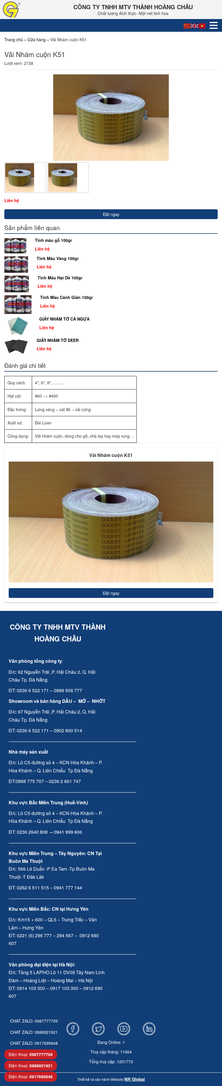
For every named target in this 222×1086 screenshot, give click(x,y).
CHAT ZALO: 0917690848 (34, 1043)
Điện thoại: (31, 1054)
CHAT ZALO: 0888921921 (34, 1032)
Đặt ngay (111, 214)
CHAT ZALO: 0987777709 (34, 1021)
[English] (195, 25)
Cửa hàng (36, 39)
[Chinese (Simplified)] (187, 25)
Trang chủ (13, 39)
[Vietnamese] (202, 25)
